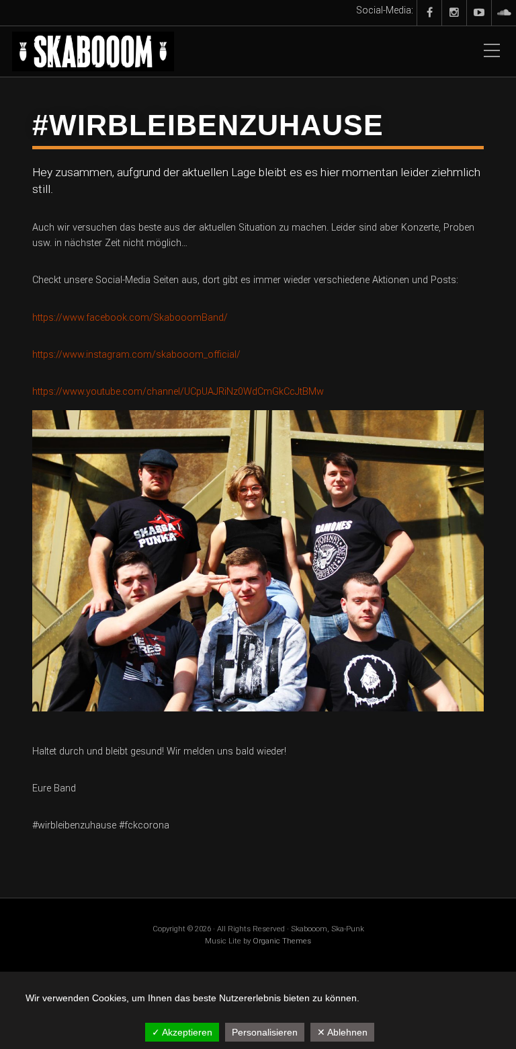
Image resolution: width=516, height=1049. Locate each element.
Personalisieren (265, 1032)
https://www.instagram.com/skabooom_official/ (136, 354)
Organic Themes (282, 940)
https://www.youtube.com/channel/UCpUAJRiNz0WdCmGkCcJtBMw (178, 391)
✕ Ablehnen (342, 1032)
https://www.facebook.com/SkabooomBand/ (130, 317)
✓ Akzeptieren (182, 1032)
